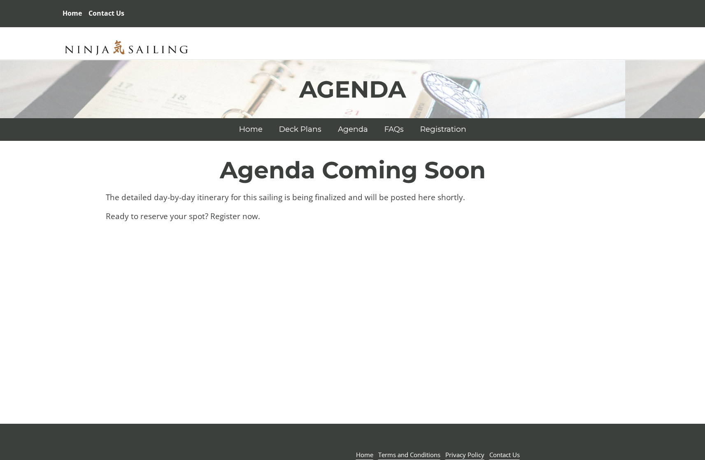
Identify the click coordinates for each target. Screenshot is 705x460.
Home (72, 13)
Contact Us (504, 455)
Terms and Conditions (409, 455)
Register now (234, 216)
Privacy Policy (464, 455)
